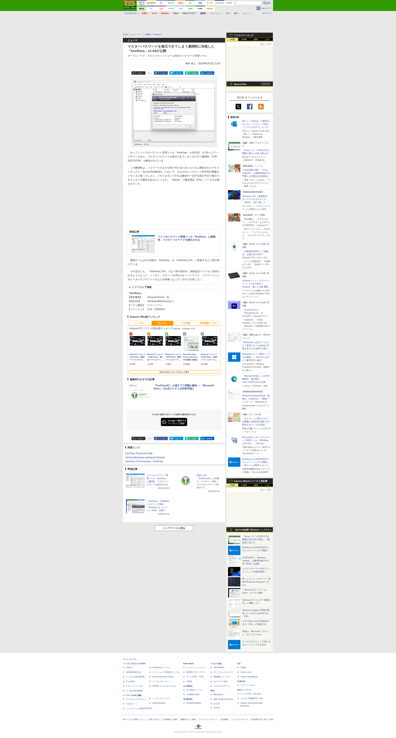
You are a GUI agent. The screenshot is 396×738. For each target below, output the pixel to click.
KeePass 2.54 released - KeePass (144, 461)
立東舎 (189, 681)
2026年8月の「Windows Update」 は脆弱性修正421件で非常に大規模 (255, 560)
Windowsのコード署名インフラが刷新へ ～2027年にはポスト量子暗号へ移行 (256, 357)
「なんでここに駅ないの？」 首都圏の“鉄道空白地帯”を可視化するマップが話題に (257, 421)
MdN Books (218, 694)
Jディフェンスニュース (223, 672)
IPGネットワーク (244, 690)
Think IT (129, 667)
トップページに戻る (174, 528)
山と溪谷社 (188, 686)
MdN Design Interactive (223, 699)
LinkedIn (209, 73)
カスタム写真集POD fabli (252, 698)
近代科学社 (188, 699)
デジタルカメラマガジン (136, 699)
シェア (163, 73)
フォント (245, 13)
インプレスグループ (239, 719)
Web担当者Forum (133, 672)
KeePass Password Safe (139, 453)
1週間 (255, 39)
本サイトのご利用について (134, 719)
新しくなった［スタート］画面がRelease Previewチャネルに (256, 581)
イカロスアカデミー (221, 686)
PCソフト (162, 323)
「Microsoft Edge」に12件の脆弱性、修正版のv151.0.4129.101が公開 (256, 379)
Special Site (240, 84)
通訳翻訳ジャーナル (221, 677)
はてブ (178, 73)
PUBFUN (241, 681)
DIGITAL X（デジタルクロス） (165, 686)
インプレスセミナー (160, 681)
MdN (212, 691)
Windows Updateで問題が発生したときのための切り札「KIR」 (256, 613)
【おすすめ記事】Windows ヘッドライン (253, 530)
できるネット (131, 704)
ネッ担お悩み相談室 (134, 691)
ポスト (140, 73)
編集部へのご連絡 (188, 719)
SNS (228, 13)
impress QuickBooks (249, 677)
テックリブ (215, 704)
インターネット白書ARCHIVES (139, 708)
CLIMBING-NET (193, 694)
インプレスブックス (160, 698)
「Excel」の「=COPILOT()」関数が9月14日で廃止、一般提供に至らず (256, 539)
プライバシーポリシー (208, 719)
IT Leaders (130, 681)
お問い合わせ (153, 719)
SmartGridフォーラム (161, 667)
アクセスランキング (244, 35)
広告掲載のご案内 (170, 719)
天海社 (243, 667)
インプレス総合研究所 (135, 677)
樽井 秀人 (190, 63)
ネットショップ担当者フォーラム (166, 672)
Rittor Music (188, 664)
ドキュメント (215, 13)
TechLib (216, 708)
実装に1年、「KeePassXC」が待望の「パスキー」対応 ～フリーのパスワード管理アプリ (208, 481)
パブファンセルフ (248, 685)
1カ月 (267, 39)
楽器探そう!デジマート (195, 672)
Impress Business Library (163, 677)
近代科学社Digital (193, 703)
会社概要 (224, 719)
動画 (236, 13)
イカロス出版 (216, 664)
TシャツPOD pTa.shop (251, 694)
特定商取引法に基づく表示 (262, 719)
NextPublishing (158, 703)
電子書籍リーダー (208, 323)
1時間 (232, 39)
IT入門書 (185, 323)
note (194, 73)
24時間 (244, 39)
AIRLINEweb (218, 667)
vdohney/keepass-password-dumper (145, 457)
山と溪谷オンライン (194, 690)
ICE (239, 664)
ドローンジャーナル (134, 686)
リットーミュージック (195, 667)
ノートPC (139, 323)
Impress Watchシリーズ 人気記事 (250, 481)
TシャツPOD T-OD (194, 677)
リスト (149, 73)
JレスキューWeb (220, 681)
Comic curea (246, 672)
